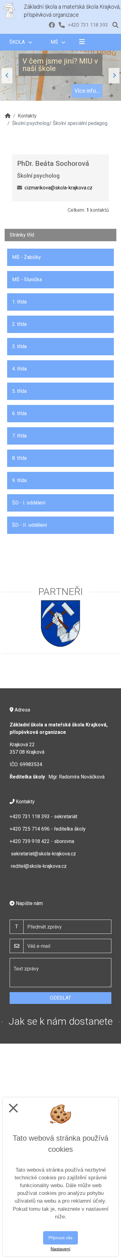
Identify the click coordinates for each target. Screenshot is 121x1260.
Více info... (87, 91)
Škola (17, 42)
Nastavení (60, 1248)
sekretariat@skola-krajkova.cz (43, 854)
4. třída (19, 369)
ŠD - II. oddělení (29, 525)
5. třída (19, 391)
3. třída (19, 346)
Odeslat (60, 998)
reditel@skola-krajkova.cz (39, 866)
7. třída (19, 436)
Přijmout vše (60, 1237)
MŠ (55, 42)
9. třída (19, 480)
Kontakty (27, 116)
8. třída (19, 458)
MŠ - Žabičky (26, 257)
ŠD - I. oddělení (28, 503)
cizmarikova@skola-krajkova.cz (58, 188)
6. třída (19, 413)
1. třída (19, 302)
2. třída (19, 324)
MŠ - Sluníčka (27, 279)
